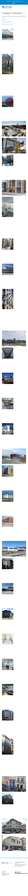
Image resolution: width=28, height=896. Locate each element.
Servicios (3, 872)
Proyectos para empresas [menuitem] (7, 21)
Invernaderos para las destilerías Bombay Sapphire (7, 66)
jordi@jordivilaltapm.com (16, 1)
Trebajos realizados (5, 873)
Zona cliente (4, 875)
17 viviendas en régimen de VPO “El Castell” (14, 460)
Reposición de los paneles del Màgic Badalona (7, 99)
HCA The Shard (6, 192)
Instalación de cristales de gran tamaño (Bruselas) (7, 158)
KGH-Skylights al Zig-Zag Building (11, 131)
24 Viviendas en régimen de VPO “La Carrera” (7, 427)
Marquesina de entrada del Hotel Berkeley (6, 32)
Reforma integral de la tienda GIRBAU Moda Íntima (7, 662)
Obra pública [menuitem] (4, 19)
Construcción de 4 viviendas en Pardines (7, 561)
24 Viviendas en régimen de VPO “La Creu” (7, 495)
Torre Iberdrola (6, 353)
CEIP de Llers (5, 521)
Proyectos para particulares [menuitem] (7, 24)
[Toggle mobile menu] (25, 6)
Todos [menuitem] (3, 17)
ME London (5, 303)
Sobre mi (3, 871)
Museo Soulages (6, 341)
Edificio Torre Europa (7, 148)
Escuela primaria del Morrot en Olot (12, 552)
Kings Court (5, 244)
